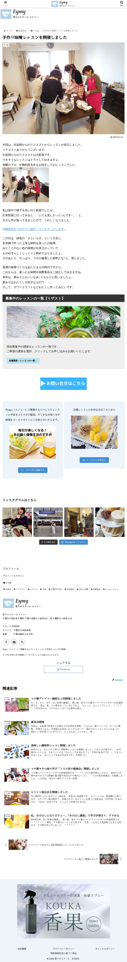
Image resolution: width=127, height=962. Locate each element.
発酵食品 (96, 589)
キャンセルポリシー (105, 949)
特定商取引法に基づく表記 (63, 953)
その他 (8, 583)
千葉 (44, 589)
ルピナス (33, 589)
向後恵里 (70, 589)
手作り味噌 (83, 589)
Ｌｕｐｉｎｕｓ (111, 589)
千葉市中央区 (56, 589)
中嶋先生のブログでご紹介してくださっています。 (34, 229)
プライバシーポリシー (63, 949)
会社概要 (22, 949)
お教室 (8, 589)
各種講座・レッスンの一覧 (22, 360)
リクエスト (20, 589)
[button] (118, 528)
